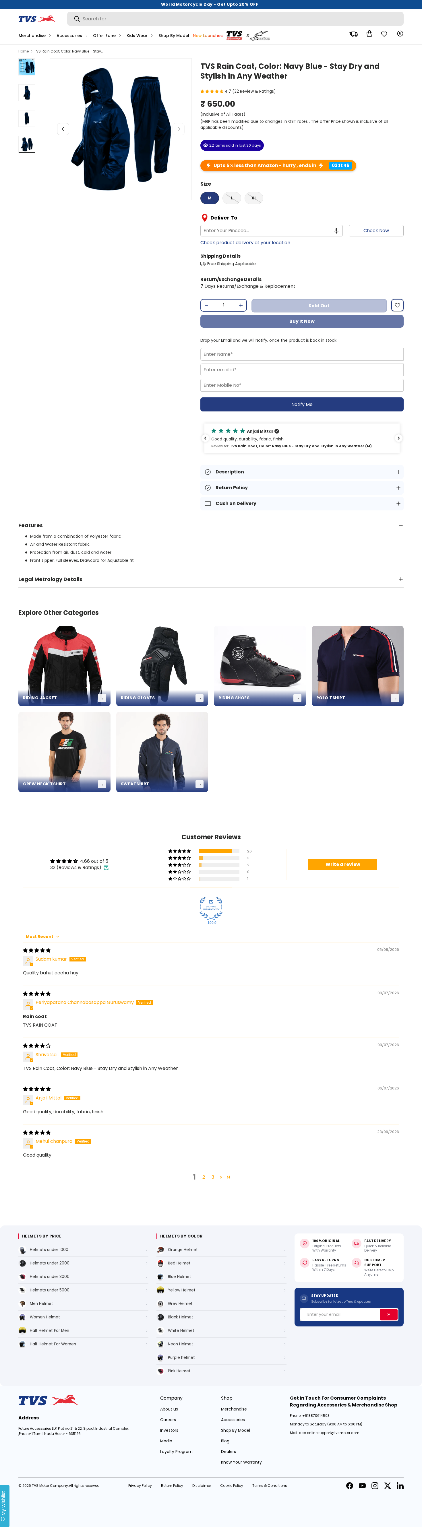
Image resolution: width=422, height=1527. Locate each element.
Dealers (228, 1451)
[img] (37, 950)
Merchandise (32, 35)
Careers (168, 1420)
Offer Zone (104, 35)
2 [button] (203, 1177)
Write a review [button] (343, 864)
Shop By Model (173, 35)
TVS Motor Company (50, 1485)
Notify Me (302, 404)
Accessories (69, 35)
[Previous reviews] (205, 438)
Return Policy (172, 1485)
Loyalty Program (176, 1451)
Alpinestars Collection (250, 35)
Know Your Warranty (241, 1462)
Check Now (376, 230)
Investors (169, 1430)
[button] (368, 33)
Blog (225, 1441)
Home (23, 51)
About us (169, 1409)
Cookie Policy (231, 1485)
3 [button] (213, 1177)
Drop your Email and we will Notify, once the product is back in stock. (268, 340)
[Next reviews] (398, 438)
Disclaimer (201, 1485)
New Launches (208, 35)
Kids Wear (137, 35)
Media (166, 1441)
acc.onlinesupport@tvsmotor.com (329, 1432)
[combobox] (235, 19)
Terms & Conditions (269, 1485)
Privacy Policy (140, 1485)
